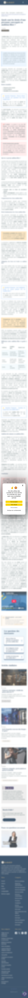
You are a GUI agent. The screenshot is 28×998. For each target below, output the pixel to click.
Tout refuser (14, 504)
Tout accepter (14, 501)
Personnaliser (14, 507)
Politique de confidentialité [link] (14, 510)
